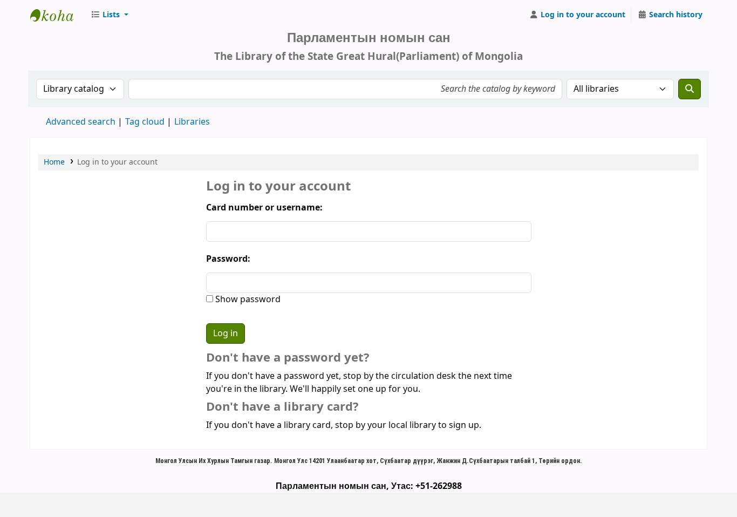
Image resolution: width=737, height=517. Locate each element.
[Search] (689, 89)
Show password (247, 299)
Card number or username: (264, 207)
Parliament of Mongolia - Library (57, 15)
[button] (109, 15)
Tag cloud (145, 121)
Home (54, 162)
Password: (228, 259)
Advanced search (80, 121)
